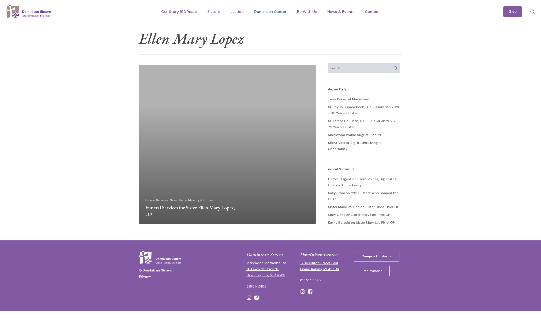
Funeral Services (156, 200)
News (173, 200)
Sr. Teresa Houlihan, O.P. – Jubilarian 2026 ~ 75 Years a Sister (363, 124)
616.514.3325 (310, 280)
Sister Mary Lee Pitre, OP (370, 215)
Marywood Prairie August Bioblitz (354, 135)
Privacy (145, 276)
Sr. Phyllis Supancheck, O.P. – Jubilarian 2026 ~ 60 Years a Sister (364, 110)
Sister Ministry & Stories (196, 200)
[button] (376, 256)
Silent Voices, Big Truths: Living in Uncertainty (355, 145)
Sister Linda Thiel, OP (382, 207)
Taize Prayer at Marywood (348, 99)
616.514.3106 (256, 286)
